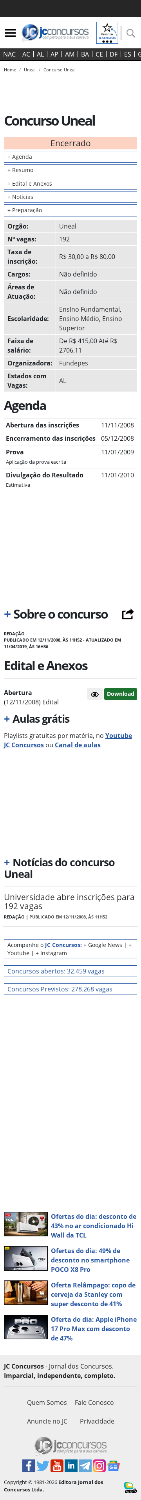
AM (69, 54)
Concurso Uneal (59, 70)
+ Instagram (51, 953)
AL (40, 54)
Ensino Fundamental (89, 309)
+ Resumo (20, 170)
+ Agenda (19, 156)
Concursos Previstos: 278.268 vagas (59, 989)
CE (99, 54)
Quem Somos (47, 1402)
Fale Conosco (94, 1402)
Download (120, 693)
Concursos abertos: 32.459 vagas (56, 971)
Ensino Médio (79, 318)
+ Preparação (24, 210)
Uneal (67, 226)
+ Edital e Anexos (29, 183)
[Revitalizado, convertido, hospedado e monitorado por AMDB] (130, 1487)
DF (114, 54)
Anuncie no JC (47, 1421)
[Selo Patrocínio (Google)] (107, 32)
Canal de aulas (78, 745)
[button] (95, 694)
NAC (9, 54)
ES (127, 54)
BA (85, 54)
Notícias (20, 196)
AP (54, 54)
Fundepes (73, 363)
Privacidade (97, 1421)
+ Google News (102, 945)
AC (26, 54)
